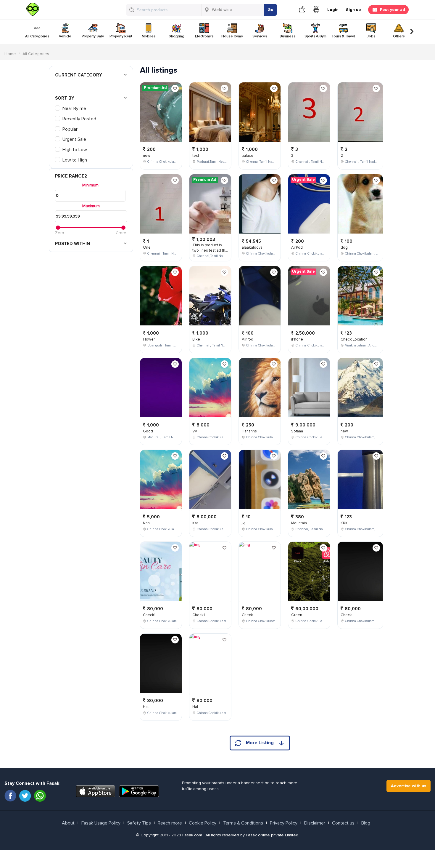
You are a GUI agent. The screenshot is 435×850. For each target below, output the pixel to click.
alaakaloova (252, 247)
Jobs (371, 36)
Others (399, 36)
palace (247, 155)
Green (296, 615)
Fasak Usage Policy (100, 823)
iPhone (297, 339)
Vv (194, 431)
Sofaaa (297, 431)
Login (333, 9)
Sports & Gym (315, 36)
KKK (344, 523)
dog (344, 247)
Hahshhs (249, 431)
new (146, 155)
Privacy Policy (283, 823)
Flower (149, 339)
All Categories (37, 36)
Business (288, 36)
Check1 (149, 615)
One (147, 247)
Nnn (146, 523)
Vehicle (65, 36)
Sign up (353, 9)
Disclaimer (314, 823)
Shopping (176, 36)
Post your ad (392, 9)
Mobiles (149, 36)
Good (148, 431)
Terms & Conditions (243, 823)
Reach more (170, 823)
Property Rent (120, 36)
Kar (195, 523)
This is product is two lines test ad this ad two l (210, 250)
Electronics (204, 36)
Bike (196, 339)
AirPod (247, 339)
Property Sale (93, 36)
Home (10, 53)
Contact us (343, 823)
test (195, 155)
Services (259, 36)
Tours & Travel (343, 36)
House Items (232, 36)
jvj (243, 523)
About (68, 823)
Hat (146, 706)
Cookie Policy (202, 823)
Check (247, 615)
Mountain (299, 523)
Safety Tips (139, 823)
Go (270, 9)
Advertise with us (408, 785)
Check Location (354, 339)
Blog (365, 823)
